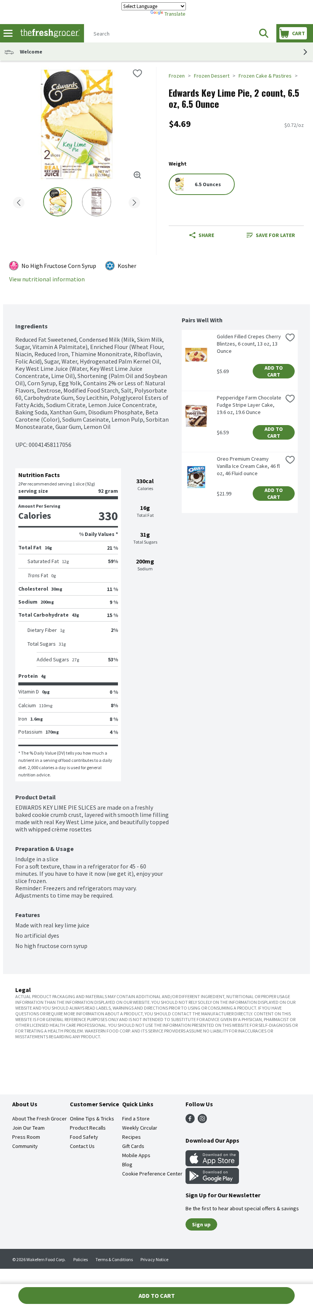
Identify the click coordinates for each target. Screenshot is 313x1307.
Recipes (131, 1136)
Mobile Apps (136, 1155)
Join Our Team (28, 1127)
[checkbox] (137, 73)
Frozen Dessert (211, 75)
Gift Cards (133, 1146)
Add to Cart (274, 371)
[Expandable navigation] (8, 33)
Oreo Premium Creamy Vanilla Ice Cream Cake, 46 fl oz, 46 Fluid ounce (249, 466)
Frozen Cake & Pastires (265, 75)
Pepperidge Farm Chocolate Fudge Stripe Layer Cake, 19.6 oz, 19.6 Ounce (249, 405)
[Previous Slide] (18, 201)
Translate (175, 13)
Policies (80, 1259)
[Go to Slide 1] (58, 202)
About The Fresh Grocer (39, 1118)
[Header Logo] (48, 33)
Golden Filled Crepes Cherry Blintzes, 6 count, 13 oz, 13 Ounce (249, 343)
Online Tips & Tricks (92, 1118)
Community (25, 1146)
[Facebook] (190, 1121)
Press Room (26, 1136)
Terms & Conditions (114, 1259)
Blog (127, 1164)
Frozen (177, 75)
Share (206, 235)
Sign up (201, 1224)
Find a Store (136, 1118)
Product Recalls (88, 1127)
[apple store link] (212, 1164)
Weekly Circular (139, 1127)
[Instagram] (202, 1121)
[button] (264, 33)
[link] (270, 235)
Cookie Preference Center (152, 1173)
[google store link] (212, 1181)
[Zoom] (137, 175)
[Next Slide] (134, 201)
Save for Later (275, 235)
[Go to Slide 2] (96, 202)
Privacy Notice (154, 1259)
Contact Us (82, 1146)
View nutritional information (47, 279)
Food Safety (84, 1136)
